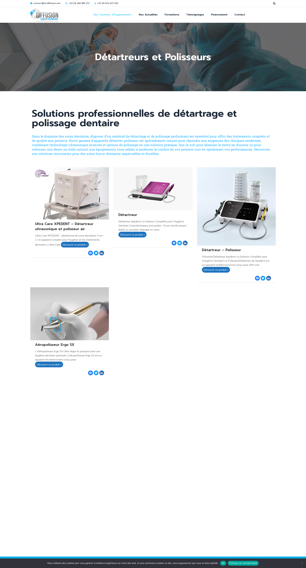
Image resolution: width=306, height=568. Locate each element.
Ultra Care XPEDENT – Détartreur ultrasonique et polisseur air (64, 226)
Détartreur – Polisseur (221, 250)
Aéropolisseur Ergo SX (54, 344)
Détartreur (127, 214)
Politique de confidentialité (243, 563)
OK (223, 563)
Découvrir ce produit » (74, 244)
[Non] (302, 563)
